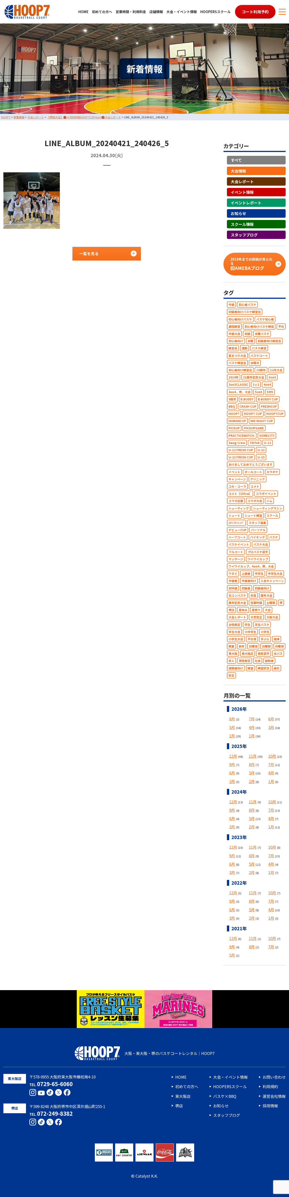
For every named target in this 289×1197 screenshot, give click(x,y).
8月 (232, 719)
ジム (269, 501)
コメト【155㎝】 (240, 493)
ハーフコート (237, 537)
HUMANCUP (237, 421)
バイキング (257, 537)
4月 (252, 727)
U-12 (267, 443)
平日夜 (251, 639)
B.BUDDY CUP (268, 399)
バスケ (273, 537)
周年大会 (266, 595)
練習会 (232, 348)
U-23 (261, 457)
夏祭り (256, 610)
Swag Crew (236, 443)
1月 (252, 736)
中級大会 (234, 334)
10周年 (261, 370)
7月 (252, 719)
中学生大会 (275, 573)
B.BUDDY (247, 399)
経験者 (269, 661)
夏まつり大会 (237, 355)
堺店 (231, 610)
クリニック (257, 479)
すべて (236, 160)
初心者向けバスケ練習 (259, 326)
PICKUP (234, 428)
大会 (268, 610)
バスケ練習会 (237, 363)
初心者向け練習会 (240, 370)
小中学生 (250, 632)
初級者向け (262, 588)
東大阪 (232, 653)
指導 (277, 639)
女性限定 (234, 624)
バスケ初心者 (265, 319)
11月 (253, 756)
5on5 (258, 392)
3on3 (272, 377)
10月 (272, 756)
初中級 (232, 588)
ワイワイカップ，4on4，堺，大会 (251, 566)
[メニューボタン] (282, 12)
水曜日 (254, 363)
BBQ (231, 406)
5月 (232, 727)
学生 (247, 624)
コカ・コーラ (237, 486)
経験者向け (235, 668)
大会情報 (238, 171)
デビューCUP (237, 530)
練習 (250, 668)
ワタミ (232, 573)
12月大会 (276, 370)
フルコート (235, 552)
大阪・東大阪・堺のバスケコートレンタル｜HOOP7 (169, 1053)
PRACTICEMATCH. (241, 435)
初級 (247, 334)
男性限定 (244, 661)
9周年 (232, 399)
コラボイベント (266, 493)
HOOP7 (234, 413)
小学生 (265, 632)
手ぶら (265, 639)
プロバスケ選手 (257, 552)
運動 (244, 348)
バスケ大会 (260, 544)
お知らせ (238, 213)
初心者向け (235, 341)
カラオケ (272, 472)
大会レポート (242, 181)
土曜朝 (270, 603)
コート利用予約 (255, 11)
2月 (232, 736)
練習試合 (263, 668)
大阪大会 (272, 617)
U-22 (261, 450)
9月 (232, 764)
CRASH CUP (247, 406)
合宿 (253, 595)
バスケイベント (238, 544)
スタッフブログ (244, 235)
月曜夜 (279, 646)
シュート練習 (253, 515)
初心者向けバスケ (240, 319)
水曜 (250, 341)
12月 (233, 756)
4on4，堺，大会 (239, 392)
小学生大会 (235, 639)
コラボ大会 (254, 501)
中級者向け (249, 581)
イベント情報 (242, 192)
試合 (231, 675)
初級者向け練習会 (269, 341)
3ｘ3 (256, 385)
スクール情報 (242, 224)
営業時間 (256, 603)
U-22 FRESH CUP (240, 457)
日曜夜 (253, 646)
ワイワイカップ (257, 559)
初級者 (246, 588)
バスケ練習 (259, 348)
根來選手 (263, 653)
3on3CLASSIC (238, 385)
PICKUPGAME (254, 428)
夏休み (243, 610)
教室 (231, 646)
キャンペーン (237, 479)
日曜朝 (266, 646)
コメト (254, 486)
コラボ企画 (235, 501)
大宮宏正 (256, 617)
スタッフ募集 (257, 523)
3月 (271, 727)
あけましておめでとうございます (250, 465)
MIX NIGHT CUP (261, 421)
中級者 (232, 581)
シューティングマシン (267, 508)
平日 (281, 326)
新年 (242, 646)
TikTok (254, 443)
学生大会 (234, 632)
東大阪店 (247, 653)
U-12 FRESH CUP (240, 450)
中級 (231, 304)
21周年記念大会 (253, 377)
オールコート (253, 472)
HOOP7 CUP (253, 413)
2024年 (233, 377)
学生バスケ (262, 624)
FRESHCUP (269, 406)
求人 (231, 661)
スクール (272, 515)
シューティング (238, 508)
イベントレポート (246, 203)
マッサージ (235, 559)
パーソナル (258, 530)
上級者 (246, 573)
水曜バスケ (262, 334)
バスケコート (259, 355)
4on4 (267, 385)
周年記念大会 (237, 603)
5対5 (270, 392)
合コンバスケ (237, 595)
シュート (234, 515)
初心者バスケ (247, 304)
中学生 (259, 573)
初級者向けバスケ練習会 (244, 312)
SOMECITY (267, 435)
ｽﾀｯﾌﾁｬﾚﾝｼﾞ (236, 523)
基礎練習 (234, 326)
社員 (258, 661)
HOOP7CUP (275, 413)
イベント (234, 472)
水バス (278, 653)
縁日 (277, 668)
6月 (271, 719)
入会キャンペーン (272, 581)
